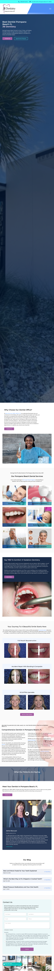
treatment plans (42, 630)
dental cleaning (31, 740)
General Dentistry (14, 503)
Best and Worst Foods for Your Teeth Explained (20, 871)
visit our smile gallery (27, 714)
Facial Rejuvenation (40, 546)
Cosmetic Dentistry (14, 525)
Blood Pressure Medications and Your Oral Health (20, 887)
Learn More (9, 577)
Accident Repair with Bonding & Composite (27, 666)
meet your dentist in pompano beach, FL (20, 786)
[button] (27, 814)
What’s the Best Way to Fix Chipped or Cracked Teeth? (22, 879)
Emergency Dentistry (14, 546)
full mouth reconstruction (27, 640)
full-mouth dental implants (29, 479)
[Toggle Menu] (50, 9)
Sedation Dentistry (39, 525)
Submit (27, 949)
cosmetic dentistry (44, 751)
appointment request (21, 38)
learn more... (9, 846)
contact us (7, 38)
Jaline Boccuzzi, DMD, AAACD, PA (13, 413)
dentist (3, 744)
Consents (6, 932)
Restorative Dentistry (39, 503)
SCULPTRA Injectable (27, 692)
